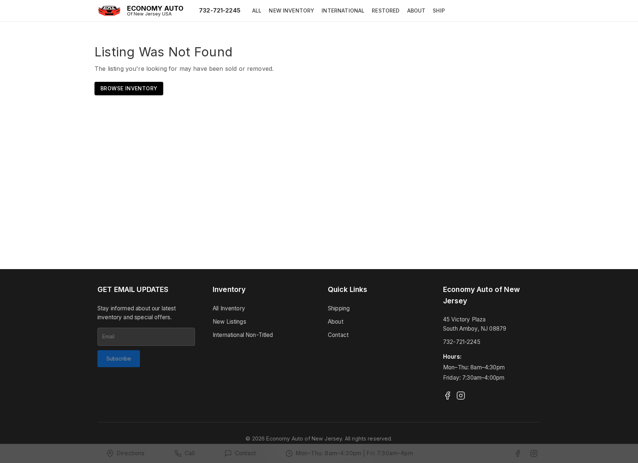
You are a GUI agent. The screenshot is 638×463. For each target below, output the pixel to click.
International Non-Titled (243, 334)
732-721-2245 (219, 10)
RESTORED (385, 10)
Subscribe (118, 358)
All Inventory (229, 308)
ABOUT (416, 10)
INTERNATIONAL (343, 10)
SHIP (439, 10)
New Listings (229, 321)
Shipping (339, 308)
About (335, 321)
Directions (131, 453)
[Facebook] (447, 395)
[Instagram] (460, 395)
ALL (256, 10)
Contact (338, 334)
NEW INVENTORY (291, 10)
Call (190, 453)
